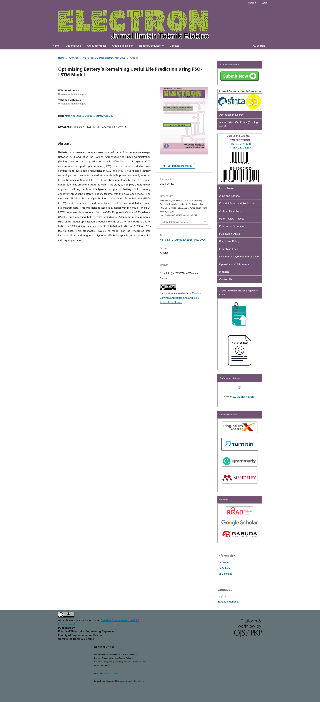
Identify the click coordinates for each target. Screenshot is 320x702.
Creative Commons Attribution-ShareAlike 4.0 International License (180, 298)
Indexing (224, 271)
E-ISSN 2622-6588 (240, 143)
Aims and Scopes (229, 195)
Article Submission (122, 45)
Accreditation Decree (231, 114)
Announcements (96, 45)
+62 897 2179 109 (111, 673)
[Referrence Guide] (239, 365)
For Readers (224, 562)
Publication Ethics (229, 233)
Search (260, 45)
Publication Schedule (231, 226)
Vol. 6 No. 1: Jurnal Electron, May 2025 (104, 57)
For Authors (223, 568)
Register (252, 2)
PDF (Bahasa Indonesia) (178, 165)
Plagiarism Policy (229, 241)
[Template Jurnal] (239, 327)
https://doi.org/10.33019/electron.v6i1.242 (89, 115)
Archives (74, 57)
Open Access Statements (234, 264)
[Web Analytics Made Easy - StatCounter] (226, 396)
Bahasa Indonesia (228, 601)
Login (264, 2)
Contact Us (225, 279)
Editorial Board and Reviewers (237, 203)
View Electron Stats (242, 396)
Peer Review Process (231, 218)
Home (56, 45)
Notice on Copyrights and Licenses (239, 256)
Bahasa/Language (150, 45)
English (221, 596)
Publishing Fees (228, 248)
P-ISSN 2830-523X (240, 147)
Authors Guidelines (230, 211)
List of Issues (73, 45)
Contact (174, 45)
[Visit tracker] (239, 388)
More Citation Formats (175, 222)
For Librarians (224, 573)
